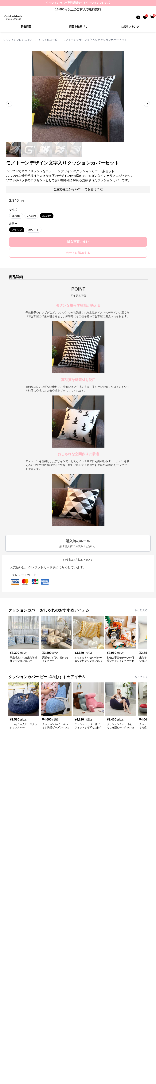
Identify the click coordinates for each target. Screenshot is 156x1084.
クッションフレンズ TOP (18, 39)
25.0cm (16, 215)
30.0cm (46, 215)
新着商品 (26, 26)
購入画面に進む (78, 241)
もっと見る (141, 610)
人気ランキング (130, 26)
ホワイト (33, 229)
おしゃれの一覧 (48, 39)
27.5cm (31, 215)
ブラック (16, 229)
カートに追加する (78, 252)
